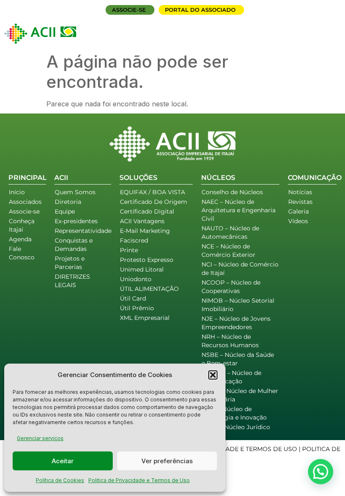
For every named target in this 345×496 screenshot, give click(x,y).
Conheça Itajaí (21, 225)
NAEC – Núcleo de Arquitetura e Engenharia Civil (239, 210)
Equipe (65, 211)
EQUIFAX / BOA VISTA (152, 192)
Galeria (298, 211)
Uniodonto (135, 279)
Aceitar (63, 461)
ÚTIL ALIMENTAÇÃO (149, 289)
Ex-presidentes (76, 221)
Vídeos (298, 221)
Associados (316, 28)
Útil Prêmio (137, 308)
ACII (143, 28)
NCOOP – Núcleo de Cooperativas (231, 287)
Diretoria (68, 202)
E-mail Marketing (145, 231)
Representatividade (83, 231)
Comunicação (247, 37)
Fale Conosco (312, 37)
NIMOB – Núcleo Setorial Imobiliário (238, 305)
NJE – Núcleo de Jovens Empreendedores (236, 323)
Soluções (182, 28)
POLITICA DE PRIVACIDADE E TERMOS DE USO (227, 449)
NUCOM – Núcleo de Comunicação (231, 377)
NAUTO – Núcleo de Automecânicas (230, 232)
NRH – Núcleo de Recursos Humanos (230, 341)
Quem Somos (75, 192)
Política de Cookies (60, 480)
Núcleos (229, 28)
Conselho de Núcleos (232, 192)
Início (118, 28)
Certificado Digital (147, 211)
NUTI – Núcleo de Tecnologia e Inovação (234, 413)
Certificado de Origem (153, 202)
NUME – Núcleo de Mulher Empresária (240, 395)
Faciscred (134, 240)
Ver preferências (167, 461)
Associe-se (24, 211)
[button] (213, 375)
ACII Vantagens (142, 221)
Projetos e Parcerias (70, 263)
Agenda (274, 28)
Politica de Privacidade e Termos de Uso (139, 480)
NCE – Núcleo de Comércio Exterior (228, 251)
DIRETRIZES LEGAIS (72, 281)
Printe (129, 250)
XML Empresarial (145, 318)
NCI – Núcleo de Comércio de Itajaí (240, 269)
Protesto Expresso (146, 260)
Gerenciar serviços (40, 438)
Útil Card (133, 298)
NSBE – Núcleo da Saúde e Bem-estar (238, 359)
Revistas (300, 202)
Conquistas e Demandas (74, 245)
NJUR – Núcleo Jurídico (236, 427)
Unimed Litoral (142, 269)
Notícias (300, 192)
